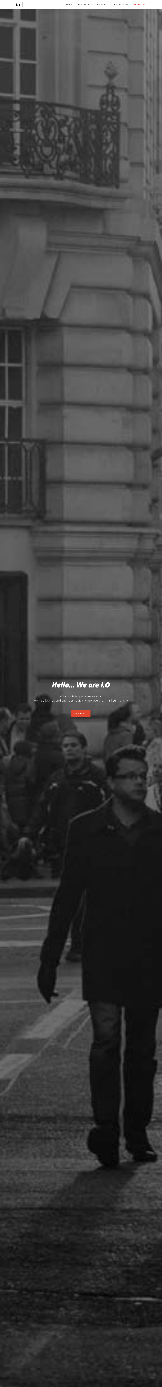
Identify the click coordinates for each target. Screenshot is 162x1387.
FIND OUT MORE (81, 713)
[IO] (19, 6)
